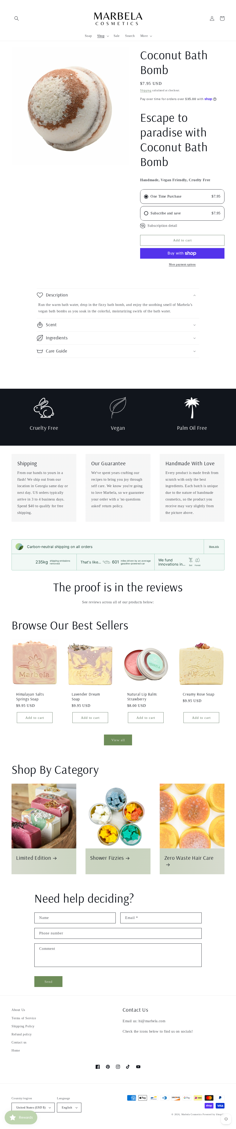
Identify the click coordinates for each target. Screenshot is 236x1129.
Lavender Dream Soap (86, 696)
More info (214, 546)
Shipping (145, 90)
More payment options (182, 264)
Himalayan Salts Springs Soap (30, 696)
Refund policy (22, 1034)
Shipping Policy (23, 1026)
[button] (17, 18)
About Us (18, 1010)
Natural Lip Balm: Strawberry (142, 696)
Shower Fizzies (107, 858)
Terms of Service (24, 1018)
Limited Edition (33, 858)
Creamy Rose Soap (198, 694)
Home (16, 1050)
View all (118, 740)
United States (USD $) (30, 1107)
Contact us (19, 1042)
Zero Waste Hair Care (189, 858)
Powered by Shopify (213, 1114)
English (67, 1107)
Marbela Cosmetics (191, 1114)
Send (48, 982)
